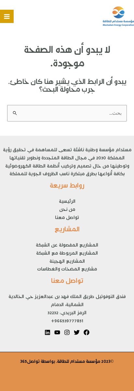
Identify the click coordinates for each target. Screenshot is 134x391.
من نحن (67, 210)
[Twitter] (77, 332)
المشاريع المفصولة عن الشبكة (67, 246)
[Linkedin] (47, 332)
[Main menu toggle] (7, 16)
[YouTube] (57, 332)
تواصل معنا (67, 218)
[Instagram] (67, 332)
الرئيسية (67, 202)
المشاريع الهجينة (67, 262)
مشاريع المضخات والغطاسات (67, 270)
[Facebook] (86, 332)
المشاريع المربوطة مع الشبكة (67, 254)
